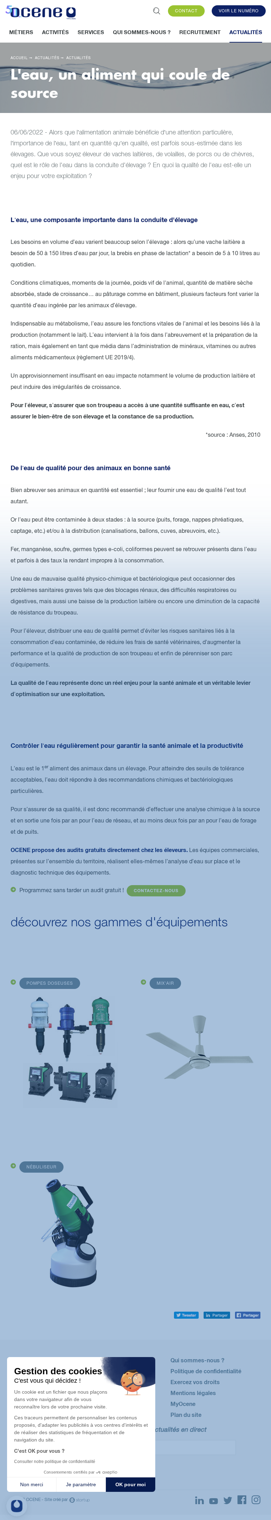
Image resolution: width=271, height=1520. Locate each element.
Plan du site (185, 1414)
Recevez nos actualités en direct (159, 1429)
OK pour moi (130, 1484)
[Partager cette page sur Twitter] (186, 1314)
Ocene (40, 13)
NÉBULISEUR (41, 1167)
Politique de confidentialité (205, 1371)
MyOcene (182, 1403)
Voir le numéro (239, 10)
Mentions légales (193, 1392)
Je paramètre (81, 1484)
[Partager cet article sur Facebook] (247, 1314)
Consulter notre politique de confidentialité (54, 1461)
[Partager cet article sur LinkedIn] (217, 1314)
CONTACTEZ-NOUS (156, 890)
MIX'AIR (165, 983)
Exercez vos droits (195, 1382)
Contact (186, 10)
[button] (16, 1506)
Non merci (31, 1484)
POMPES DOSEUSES (49, 983)
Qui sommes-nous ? (197, 1360)
